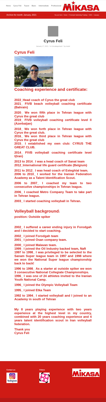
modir (68, 46)
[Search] (75, 5)
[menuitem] (8, 5)
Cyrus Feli (53, 41)
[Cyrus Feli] (53, 31)
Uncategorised (57, 46)
